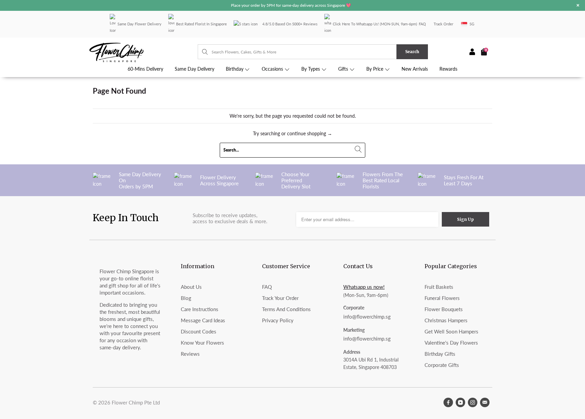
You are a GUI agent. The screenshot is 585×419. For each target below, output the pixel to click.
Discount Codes (198, 331)
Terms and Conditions (286, 309)
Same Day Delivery (194, 69)
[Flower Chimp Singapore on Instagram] (472, 402)
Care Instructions (199, 309)
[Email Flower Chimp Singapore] (485, 402)
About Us (191, 287)
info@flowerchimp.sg (367, 316)
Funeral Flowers (442, 298)
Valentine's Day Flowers (451, 343)
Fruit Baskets (439, 287)
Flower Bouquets (444, 309)
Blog (186, 298)
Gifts (343, 69)
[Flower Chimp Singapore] (143, 52)
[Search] (201, 51)
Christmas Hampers (446, 320)
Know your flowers (202, 343)
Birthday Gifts (440, 354)
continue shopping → (309, 133)
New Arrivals (415, 69)
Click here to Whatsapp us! (356, 24)
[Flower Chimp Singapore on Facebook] (448, 402)
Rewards (448, 69)
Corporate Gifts (442, 365)
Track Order (443, 24)
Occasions (273, 69)
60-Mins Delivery (145, 69)
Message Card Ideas (203, 320)
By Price (375, 69)
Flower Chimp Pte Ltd (136, 402)
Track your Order (280, 298)
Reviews (190, 354)
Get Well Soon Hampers (451, 331)
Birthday (235, 69)
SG (472, 24)
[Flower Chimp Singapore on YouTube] (460, 402)
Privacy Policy (278, 320)
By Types (311, 69)
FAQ (422, 24)
